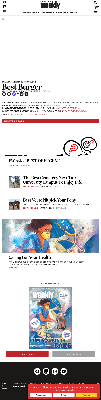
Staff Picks (45, 186)
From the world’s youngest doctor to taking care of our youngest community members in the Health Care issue (46, 263)
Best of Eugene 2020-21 (35, 114)
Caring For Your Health (30, 257)
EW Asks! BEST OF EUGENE (34, 160)
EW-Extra (13, 165)
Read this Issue (74, 353)
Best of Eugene (9, 91)
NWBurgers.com (77, 110)
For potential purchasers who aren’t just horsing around (56, 204)
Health (12, 267)
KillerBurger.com (68, 108)
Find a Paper (27, 353)
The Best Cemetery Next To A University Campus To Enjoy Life (52, 179)
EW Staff (25, 91)
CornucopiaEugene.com (57, 105)
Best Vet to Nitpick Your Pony (49, 200)
